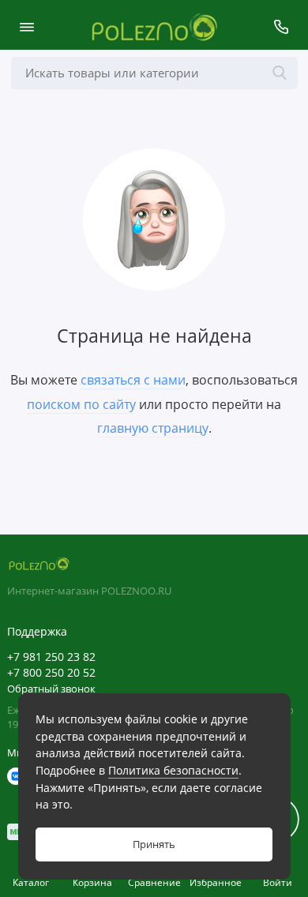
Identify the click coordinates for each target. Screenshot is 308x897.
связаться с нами (133, 379)
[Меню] (27, 27)
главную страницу (152, 428)
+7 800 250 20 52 (51, 673)
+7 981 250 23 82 (51, 657)
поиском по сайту (81, 404)
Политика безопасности (173, 770)
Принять (154, 844)
